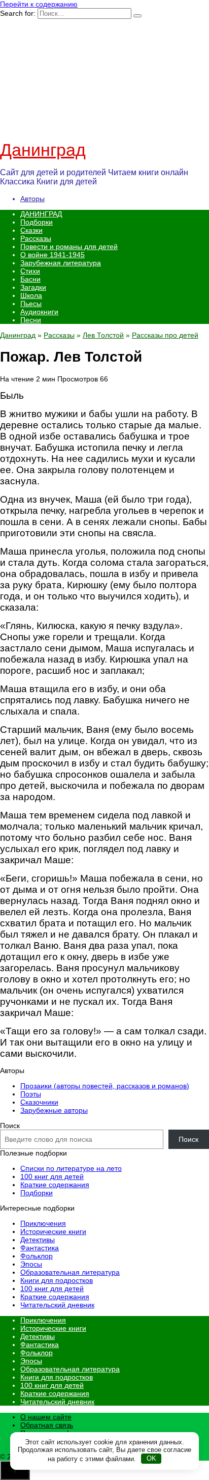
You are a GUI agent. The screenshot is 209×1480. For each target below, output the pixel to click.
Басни (30, 279)
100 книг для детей (52, 1176)
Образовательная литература (70, 1272)
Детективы (37, 1240)
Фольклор (36, 1256)
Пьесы (31, 303)
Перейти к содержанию (39, 4)
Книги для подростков (56, 1280)
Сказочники (39, 1102)
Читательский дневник (57, 1305)
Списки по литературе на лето (71, 1168)
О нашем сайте (46, 1417)
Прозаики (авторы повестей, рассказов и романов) (104, 1086)
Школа (31, 295)
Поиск (10, 1125)
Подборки (36, 222)
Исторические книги (53, 1231)
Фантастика (39, 1248)
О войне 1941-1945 (52, 255)
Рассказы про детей (165, 335)
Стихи (30, 271)
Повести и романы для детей (69, 246)
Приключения (43, 1223)
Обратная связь (46, 1425)
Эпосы (31, 1264)
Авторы (32, 199)
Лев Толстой (103, 335)
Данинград (43, 149)
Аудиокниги (39, 312)
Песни (30, 320)
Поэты (30, 1094)
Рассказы (35, 238)
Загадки (33, 287)
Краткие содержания (54, 1185)
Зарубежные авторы (54, 1110)
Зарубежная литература (60, 263)
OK (151, 1458)
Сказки (31, 230)
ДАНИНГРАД (41, 214)
